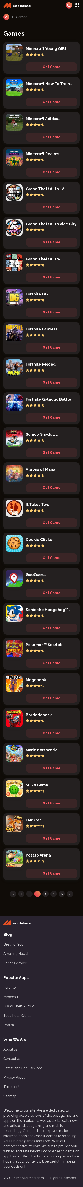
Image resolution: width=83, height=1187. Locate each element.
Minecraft (10, 997)
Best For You (13, 944)
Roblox (9, 1025)
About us (10, 1049)
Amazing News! (15, 954)
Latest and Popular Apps (23, 1068)
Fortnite (9, 988)
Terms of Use (13, 1087)
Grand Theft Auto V (18, 1006)
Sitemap (10, 1096)
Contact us (12, 1059)
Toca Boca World (17, 1016)
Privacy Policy (14, 1077)
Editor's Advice (15, 963)
